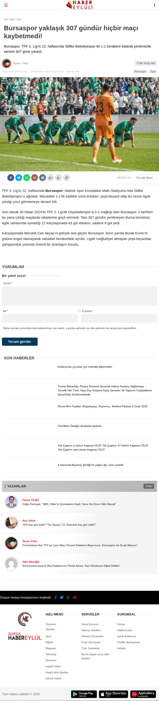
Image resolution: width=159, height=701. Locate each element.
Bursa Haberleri (18, 31)
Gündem (11, 47)
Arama (122, 18)
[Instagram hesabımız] (66, 694)
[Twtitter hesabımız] (44, 694)
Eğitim (10, 55)
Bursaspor (14, 39)
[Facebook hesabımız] (22, 694)
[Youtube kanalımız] (89, 694)
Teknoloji (13, 63)
